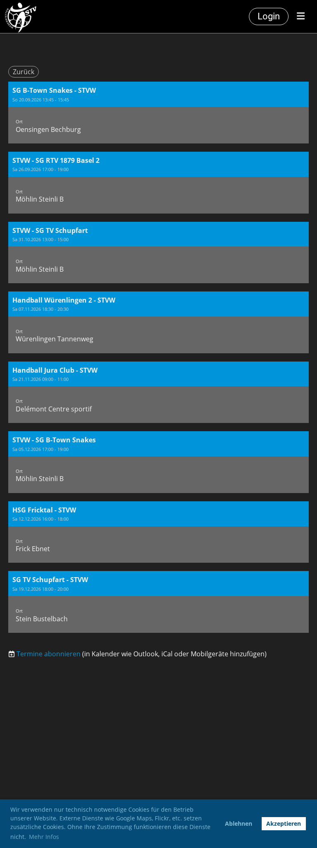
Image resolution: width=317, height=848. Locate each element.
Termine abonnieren (48, 653)
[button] (158, 112)
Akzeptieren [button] (283, 823)
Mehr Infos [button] (44, 837)
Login (269, 16)
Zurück (23, 71)
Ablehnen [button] (238, 823)
